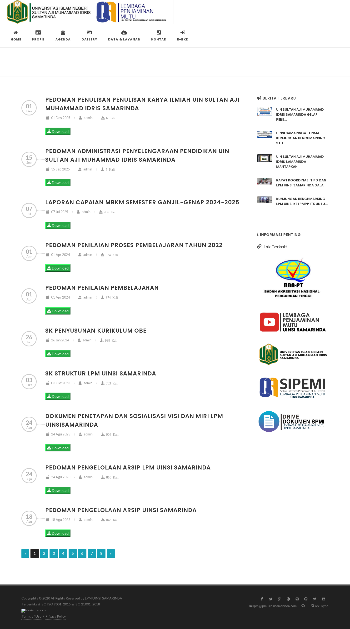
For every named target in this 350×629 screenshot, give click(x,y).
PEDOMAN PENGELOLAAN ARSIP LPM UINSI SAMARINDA (128, 467)
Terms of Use (31, 616)
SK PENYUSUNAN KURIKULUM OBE (95, 330)
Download (60, 131)
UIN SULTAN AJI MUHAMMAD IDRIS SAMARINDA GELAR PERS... (300, 114)
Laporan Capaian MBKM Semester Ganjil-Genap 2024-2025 (142, 202)
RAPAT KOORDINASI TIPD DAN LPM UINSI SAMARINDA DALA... (301, 183)
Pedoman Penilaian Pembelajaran (102, 288)
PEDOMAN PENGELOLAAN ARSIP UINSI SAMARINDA (121, 510)
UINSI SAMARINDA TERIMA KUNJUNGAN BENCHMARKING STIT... (300, 138)
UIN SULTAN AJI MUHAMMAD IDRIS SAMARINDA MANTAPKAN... (300, 161)
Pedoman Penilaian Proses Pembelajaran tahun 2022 (134, 245)
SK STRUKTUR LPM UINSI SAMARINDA (100, 373)
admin (88, 118)
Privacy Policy (55, 616)
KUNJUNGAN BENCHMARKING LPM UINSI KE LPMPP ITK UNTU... (302, 201)
